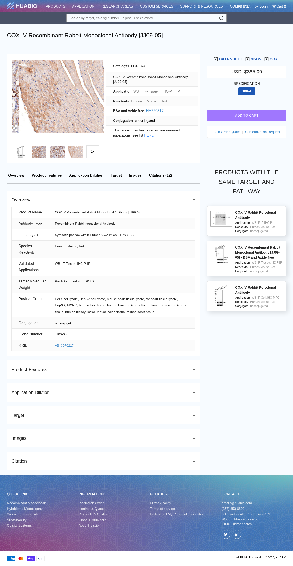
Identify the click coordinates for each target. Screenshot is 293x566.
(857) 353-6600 (233, 509)
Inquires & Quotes (92, 509)
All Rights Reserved (248, 557)
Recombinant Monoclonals (27, 503)
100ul (246, 91)
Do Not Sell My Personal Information (177, 514)
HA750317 (155, 111)
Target (116, 175)
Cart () (281, 6)
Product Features (47, 175)
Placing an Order (91, 503)
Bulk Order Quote (226, 132)
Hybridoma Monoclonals (25, 509)
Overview (16, 175)
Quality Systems (19, 525)
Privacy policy (160, 503)
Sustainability (17, 520)
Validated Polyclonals (22, 514)
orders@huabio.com (237, 503)
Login (263, 6)
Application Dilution (86, 175)
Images (135, 175)
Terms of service (162, 509)
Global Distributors (92, 520)
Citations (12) (160, 175)
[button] (18, 98)
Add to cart (246, 115)
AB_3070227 (64, 345)
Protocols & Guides (93, 514)
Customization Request (262, 132)
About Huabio (89, 525)
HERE (149, 135)
